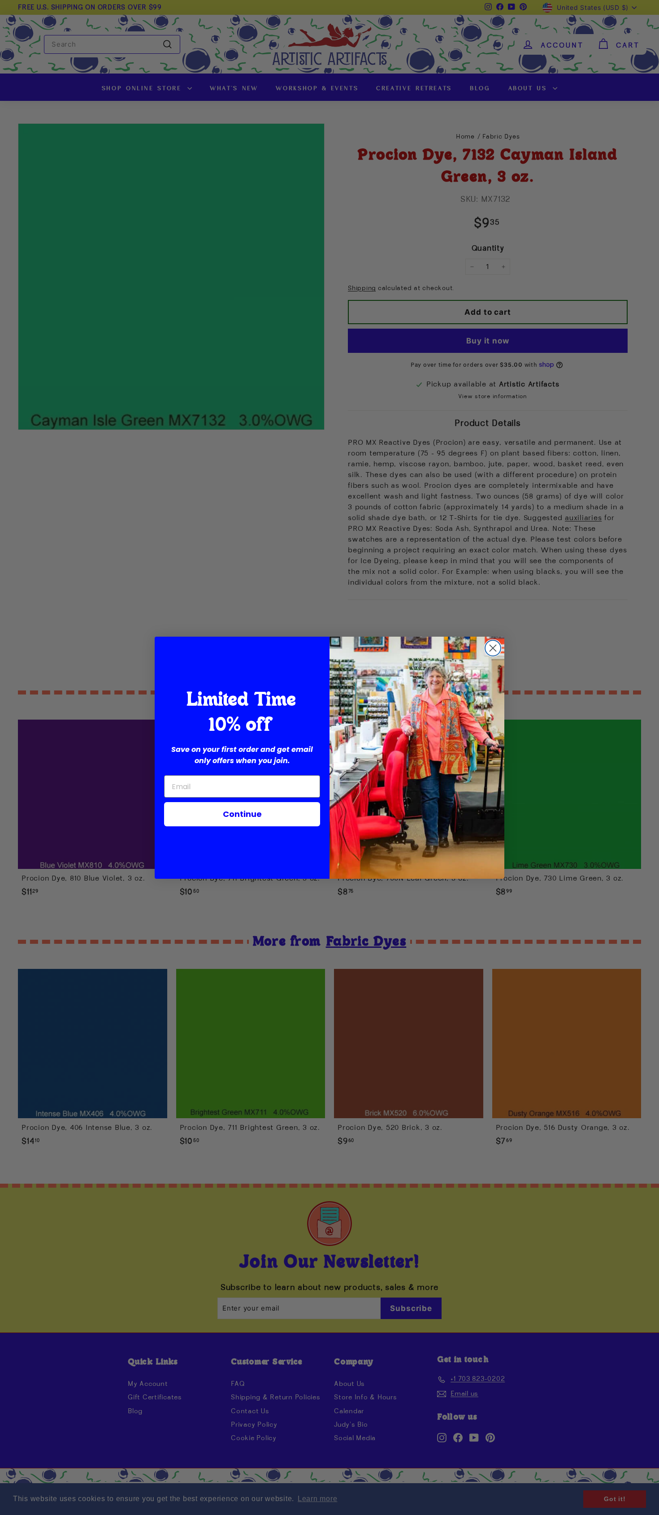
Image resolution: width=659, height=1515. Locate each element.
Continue (242, 814)
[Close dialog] (493, 648)
